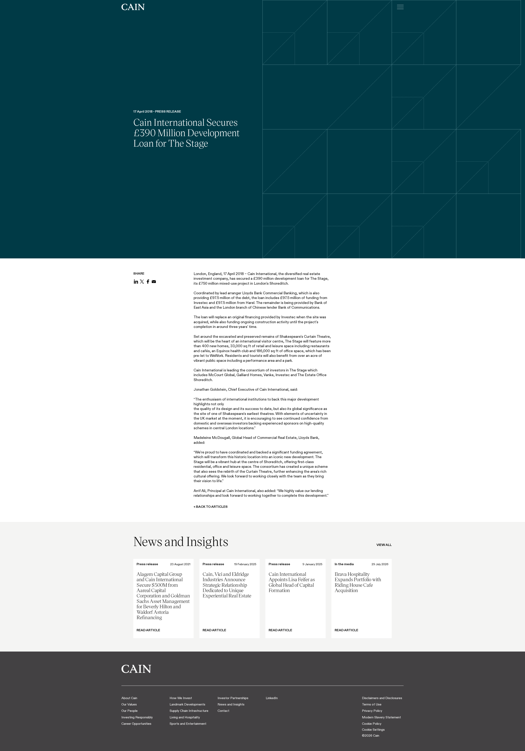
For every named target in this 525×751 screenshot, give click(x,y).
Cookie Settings (373, 730)
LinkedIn (272, 698)
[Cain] (133, 7)
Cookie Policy (371, 724)
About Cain (129, 698)
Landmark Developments (187, 704)
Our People (129, 711)
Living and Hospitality (185, 717)
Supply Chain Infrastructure (189, 711)
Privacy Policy (372, 711)
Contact (223, 711)
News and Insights (231, 704)
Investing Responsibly (137, 717)
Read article (148, 630)
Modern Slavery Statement (381, 717)
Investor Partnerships (233, 698)
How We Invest (181, 698)
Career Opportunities (136, 724)
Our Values (129, 704)
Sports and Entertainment (188, 724)
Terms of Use (371, 704)
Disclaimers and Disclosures (382, 698)
